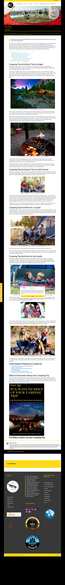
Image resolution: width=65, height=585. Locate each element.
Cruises (46, 488)
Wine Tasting (47, 500)
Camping (9, 451)
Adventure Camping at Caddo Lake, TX (20, 371)
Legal (8, 505)
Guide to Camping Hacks (16, 367)
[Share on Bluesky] (1, 289)
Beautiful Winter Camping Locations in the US (21, 368)
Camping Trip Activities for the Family (19, 57)
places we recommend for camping (22, 381)
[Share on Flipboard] (1, 296)
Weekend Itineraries (19, 3)
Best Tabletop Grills (15, 369)
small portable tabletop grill (37, 120)
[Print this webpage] (1, 301)
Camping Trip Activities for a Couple (19, 55)
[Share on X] (1, 298)
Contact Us (9, 499)
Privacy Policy (10, 507)
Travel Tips (21, 451)
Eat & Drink (36, 3)
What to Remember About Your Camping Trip (20, 59)
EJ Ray (10, 26)
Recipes (46, 492)
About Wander (53, 3)
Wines (45, 502)
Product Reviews (47, 490)
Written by (7, 26)
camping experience (20, 48)
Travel (25, 3)
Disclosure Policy (24, 34)
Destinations (30, 3)
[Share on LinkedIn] (1, 293)
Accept (32, 296)
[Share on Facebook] (1, 284)
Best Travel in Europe (48, 486)
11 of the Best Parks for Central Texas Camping (21, 372)
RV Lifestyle (46, 494)
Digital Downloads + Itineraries (44, 3)
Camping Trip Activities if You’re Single (19, 53)
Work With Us (10, 503)
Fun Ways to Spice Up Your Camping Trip (20, 60)
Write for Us (9, 501)
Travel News (7, 29)
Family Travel (15, 451)
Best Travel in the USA (49, 484)
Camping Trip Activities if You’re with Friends (21, 54)
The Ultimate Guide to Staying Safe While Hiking (22, 366)
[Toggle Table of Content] (31, 52)
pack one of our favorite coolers (18, 114)
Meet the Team (10, 497)
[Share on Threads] (1, 291)
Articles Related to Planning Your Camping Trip (23, 58)
